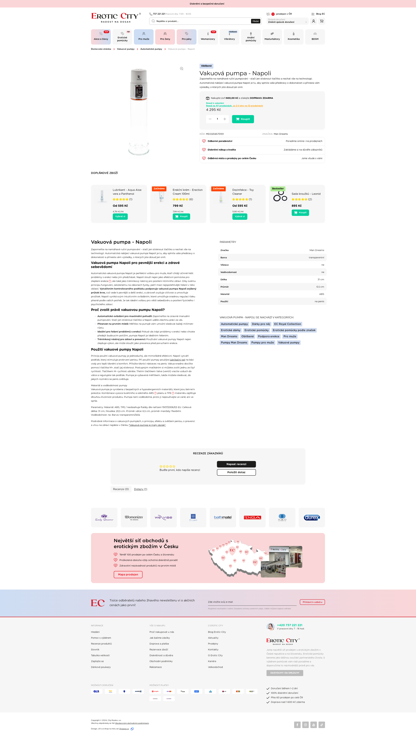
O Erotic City (215, 655)
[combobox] (205, 21)
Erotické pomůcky (257, 330)
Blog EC (320, 14)
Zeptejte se (97, 661)
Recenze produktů (101, 644)
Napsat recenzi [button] (236, 464)
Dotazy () (140, 489)
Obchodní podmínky (161, 661)
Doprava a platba (159, 644)
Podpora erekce (268, 336)
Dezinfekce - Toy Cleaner (243, 192)
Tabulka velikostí (100, 655)
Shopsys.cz (124, 729)
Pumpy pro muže (262, 342)
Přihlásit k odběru (312, 602)
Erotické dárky (230, 330)
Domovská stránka (101, 49)
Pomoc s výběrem (101, 638)
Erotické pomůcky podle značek (294, 330)
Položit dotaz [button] (236, 472)
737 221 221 (172, 14)
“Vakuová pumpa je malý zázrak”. (147, 425)
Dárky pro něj (261, 324)
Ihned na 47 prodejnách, (234, 106)
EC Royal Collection (287, 324)
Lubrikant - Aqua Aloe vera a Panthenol (127, 192)
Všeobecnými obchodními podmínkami (132, 723)
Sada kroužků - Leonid (306, 194)
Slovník (95, 650)
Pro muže (290, 336)
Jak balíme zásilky (160, 638)
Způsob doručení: (281, 20)
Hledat (256, 21)
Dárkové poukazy (101, 667)
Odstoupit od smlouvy (284, 673)
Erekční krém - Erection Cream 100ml (188, 192)
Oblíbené (247, 336)
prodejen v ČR (282, 14)
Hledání (95, 632)
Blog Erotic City (217, 632)
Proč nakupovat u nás (162, 632)
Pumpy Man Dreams (234, 342)
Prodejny (213, 644)
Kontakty (213, 650)
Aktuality (213, 638)
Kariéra (212, 661)
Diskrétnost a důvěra (161, 655)
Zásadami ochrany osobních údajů (248, 609)
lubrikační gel (177, 359)
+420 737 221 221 (289, 625)
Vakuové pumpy (126, 49)
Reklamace (156, 667)
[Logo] (117, 18)
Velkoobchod (215, 667)
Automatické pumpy (151, 49)
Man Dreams (229, 336)
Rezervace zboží (159, 650)
